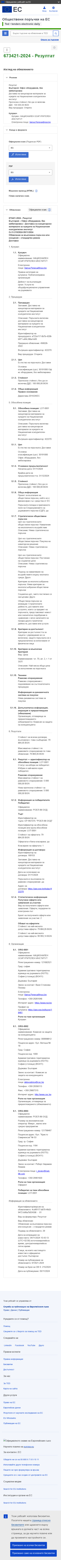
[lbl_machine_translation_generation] (36, 191)
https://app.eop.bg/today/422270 (35, 890)
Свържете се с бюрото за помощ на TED (22, 1331)
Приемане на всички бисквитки (28, 1545)
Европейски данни (12, 1408)
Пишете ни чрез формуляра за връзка (21, 1470)
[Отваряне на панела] (7, 49)
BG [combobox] (12, 148)
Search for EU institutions (14, 1489)
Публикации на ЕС (12, 1423)
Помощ (6, 1326)
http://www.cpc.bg (43, 1094)
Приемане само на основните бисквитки (33, 1553)
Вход (44, 11)
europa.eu (29, 1446)
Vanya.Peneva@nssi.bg (40, 122)
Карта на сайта (10, 1388)
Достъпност (8, 1369)
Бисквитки (8, 1364)
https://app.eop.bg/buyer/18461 (35, 1011)
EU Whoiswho (9, 1418)
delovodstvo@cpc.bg (34, 1082)
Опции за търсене (50, 40)
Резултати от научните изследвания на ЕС (23, 1413)
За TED (6, 1383)
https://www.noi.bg (43, 1003)
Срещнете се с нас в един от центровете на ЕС (25, 1475)
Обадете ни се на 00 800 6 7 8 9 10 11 (21, 1459)
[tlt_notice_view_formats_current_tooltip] (49, 209)
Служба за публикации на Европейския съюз (26, 1307)
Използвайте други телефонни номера (21, 1465)
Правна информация (13, 1359)
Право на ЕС (9, 1402)
